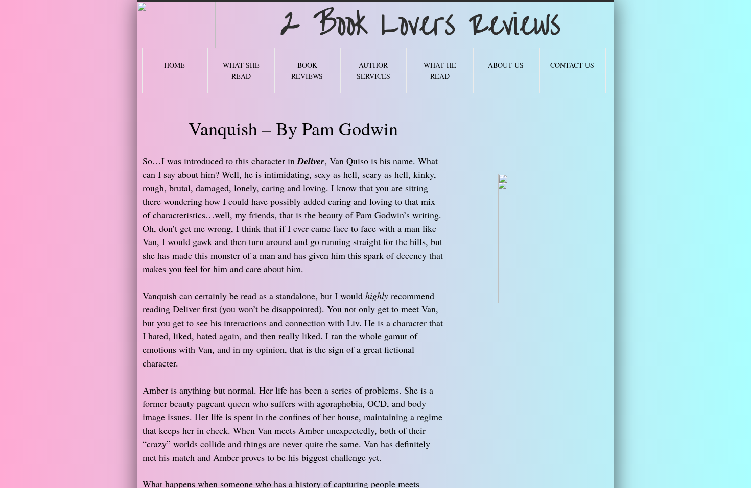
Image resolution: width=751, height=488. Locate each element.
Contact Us (572, 65)
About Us (506, 65)
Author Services (373, 70)
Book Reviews (307, 70)
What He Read (440, 70)
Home (174, 65)
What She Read (241, 70)
